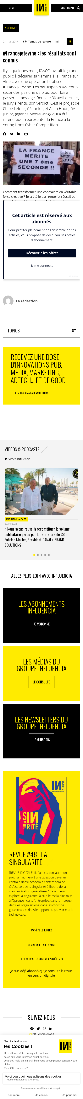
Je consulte (41, 681)
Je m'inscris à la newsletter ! (31, 393)
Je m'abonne (42, 623)
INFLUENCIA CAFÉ (16, 519)
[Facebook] (4, 134)
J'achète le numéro (41, 930)
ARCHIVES (11, 28)
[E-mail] (26, 134)
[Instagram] (44, 1028)
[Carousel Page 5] (49, 555)
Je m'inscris (41, 739)
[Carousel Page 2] (38, 555)
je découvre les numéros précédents (41, 959)
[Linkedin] (18, 134)
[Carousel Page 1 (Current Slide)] (34, 555)
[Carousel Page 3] (41, 555)
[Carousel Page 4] (45, 555)
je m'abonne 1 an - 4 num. (41, 945)
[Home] (41, 7)
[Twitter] (11, 134)
